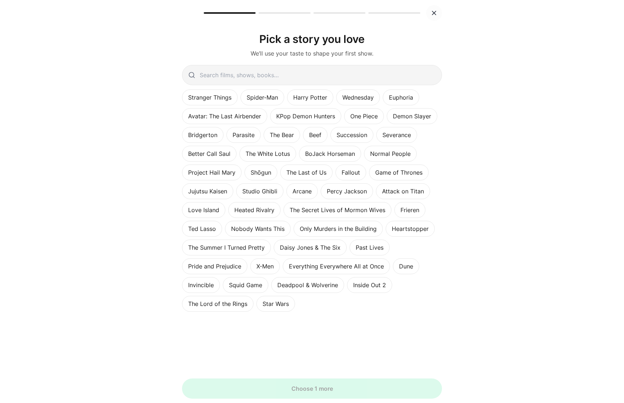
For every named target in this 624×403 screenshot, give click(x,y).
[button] (434, 13)
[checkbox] (210, 97)
